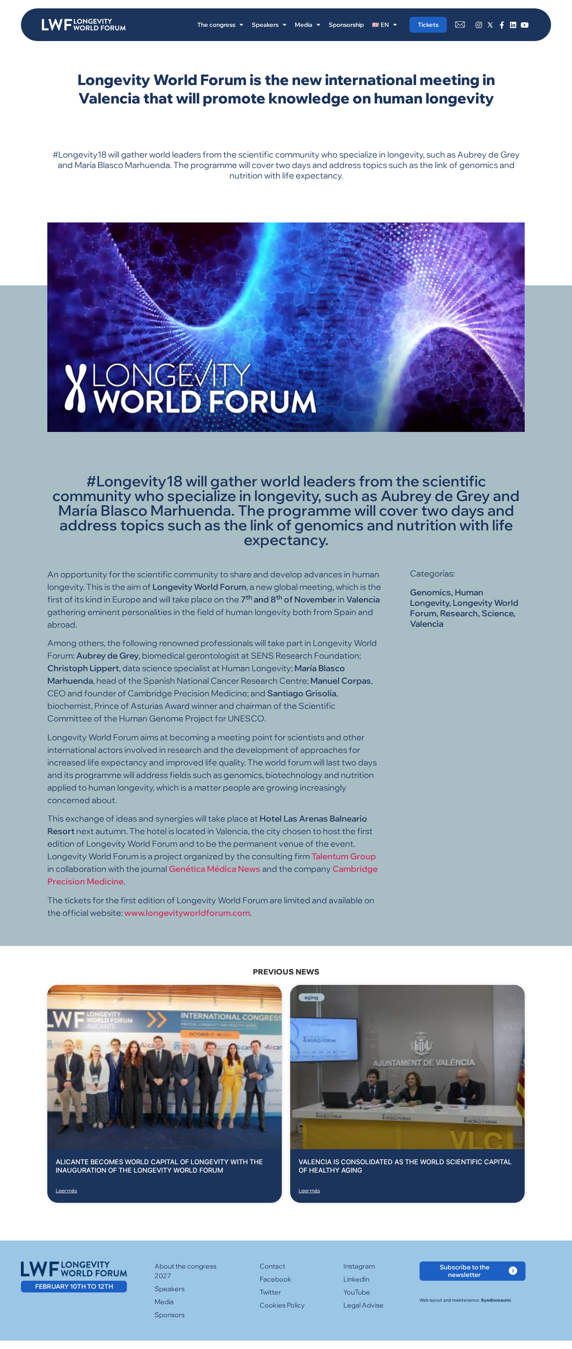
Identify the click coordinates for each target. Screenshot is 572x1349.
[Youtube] (524, 24)
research (459, 613)
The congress (216, 24)
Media (303, 24)
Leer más (66, 1190)
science (497, 613)
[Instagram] (478, 24)
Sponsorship (346, 24)
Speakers (265, 24)
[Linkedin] (513, 24)
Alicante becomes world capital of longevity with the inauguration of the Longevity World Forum (159, 1166)
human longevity (446, 597)
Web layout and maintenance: (465, 1299)
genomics (430, 592)
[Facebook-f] (501, 24)
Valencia (426, 623)
